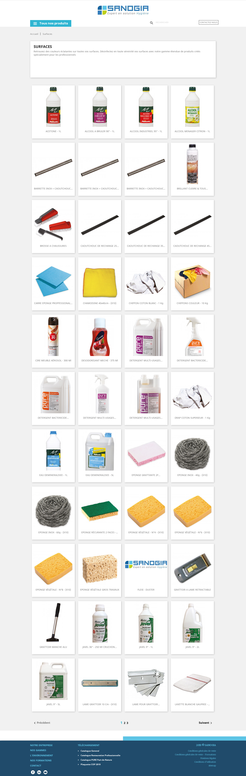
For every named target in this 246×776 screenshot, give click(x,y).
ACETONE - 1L (53, 131)
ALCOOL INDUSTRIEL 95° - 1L (146, 131)
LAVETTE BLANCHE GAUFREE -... (192, 704)
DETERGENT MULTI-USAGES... (146, 360)
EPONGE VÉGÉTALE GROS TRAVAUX (99, 589)
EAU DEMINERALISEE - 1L (53, 475)
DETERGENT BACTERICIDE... (192, 360)
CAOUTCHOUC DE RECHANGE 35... (146, 245)
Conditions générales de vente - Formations (195, 754)
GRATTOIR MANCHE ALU (53, 647)
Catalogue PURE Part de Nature (96, 759)
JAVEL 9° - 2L (192, 647)
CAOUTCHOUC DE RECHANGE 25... (100, 245)
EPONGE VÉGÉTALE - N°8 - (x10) (53, 589)
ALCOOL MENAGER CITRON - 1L (192, 131)
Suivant (206, 723)
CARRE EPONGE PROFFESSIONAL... (53, 303)
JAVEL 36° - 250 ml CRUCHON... (100, 647)
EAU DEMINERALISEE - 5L (100, 475)
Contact (35, 765)
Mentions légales (208, 758)
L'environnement (41, 755)
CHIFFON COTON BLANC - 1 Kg (146, 303)
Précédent (41, 723)
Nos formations (41, 760)
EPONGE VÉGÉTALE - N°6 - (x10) (192, 532)
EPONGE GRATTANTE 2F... (146, 475)
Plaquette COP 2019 (91, 764)
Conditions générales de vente (202, 751)
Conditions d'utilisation (205, 762)
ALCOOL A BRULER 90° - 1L (99, 131)
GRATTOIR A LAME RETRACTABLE (192, 589)
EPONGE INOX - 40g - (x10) (192, 475)
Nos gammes (38, 750)
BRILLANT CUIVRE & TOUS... (192, 188)
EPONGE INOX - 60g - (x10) (53, 532)
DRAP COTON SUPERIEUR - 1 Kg (192, 417)
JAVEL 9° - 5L (53, 704)
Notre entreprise (41, 745)
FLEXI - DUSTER (146, 589)
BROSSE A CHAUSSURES (53, 245)
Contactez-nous (208, 22)
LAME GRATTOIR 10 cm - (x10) (100, 704)
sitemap (212, 765)
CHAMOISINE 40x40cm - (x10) (99, 303)
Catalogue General (90, 750)
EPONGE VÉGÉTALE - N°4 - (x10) (146, 532)
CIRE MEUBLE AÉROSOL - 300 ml (53, 360)
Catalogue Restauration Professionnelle (100, 755)
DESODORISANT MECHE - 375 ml (99, 360)
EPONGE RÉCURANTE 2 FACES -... (99, 532)
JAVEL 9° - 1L (146, 647)
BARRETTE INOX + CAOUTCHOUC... (53, 188)
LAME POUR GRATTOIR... (146, 704)
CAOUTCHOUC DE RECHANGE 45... (192, 245)
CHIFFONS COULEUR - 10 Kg (192, 303)
